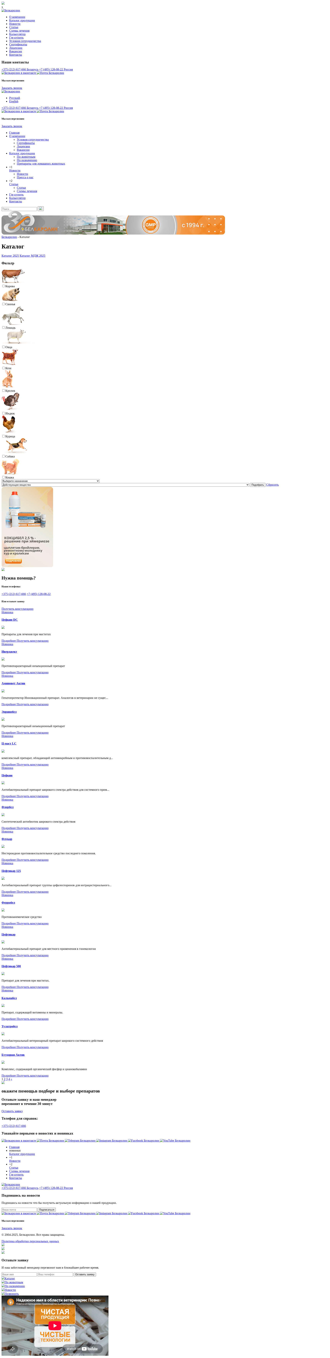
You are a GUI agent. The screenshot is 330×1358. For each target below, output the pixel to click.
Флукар (7, 839)
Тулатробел (10, 1026)
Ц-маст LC (9, 743)
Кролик (10, 390)
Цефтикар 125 (11, 870)
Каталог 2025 (10, 255)
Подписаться (46, 1209)
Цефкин (7, 775)
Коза (8, 368)
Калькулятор (17, 34)
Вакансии (15, 51)
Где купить (16, 37)
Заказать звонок (12, 88)
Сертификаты (18, 44)
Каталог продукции (22, 20)
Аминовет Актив (13, 683)
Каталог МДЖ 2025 (32, 255)
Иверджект (9, 651)
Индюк (10, 413)
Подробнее (9, 640)
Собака (10, 456)
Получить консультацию (17, 608)
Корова (10, 286)
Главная (14, 132)
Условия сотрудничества (25, 41)
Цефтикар (8, 934)
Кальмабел (9, 998)
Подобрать (258, 484)
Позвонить (12, 1293)
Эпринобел (9, 711)
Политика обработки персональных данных (30, 1241)
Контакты (15, 54)
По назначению (27, 160)
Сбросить (272, 484)
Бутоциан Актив (13, 1054)
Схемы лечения (19, 30)
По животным (26, 156)
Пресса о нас (25, 177)
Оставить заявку (12, 1111)
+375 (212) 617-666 (20, 69)
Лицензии (15, 47)
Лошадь (10, 327)
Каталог (10, 1278)
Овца (8, 347)
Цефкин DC (10, 619)
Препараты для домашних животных (41, 163)
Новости (14, 23)
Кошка (9, 477)
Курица (10, 436)
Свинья (10, 304)
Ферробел (8, 902)
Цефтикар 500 (11, 966)
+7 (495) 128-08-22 (56, 69)
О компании (17, 17)
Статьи (13, 27)
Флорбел (8, 807)
